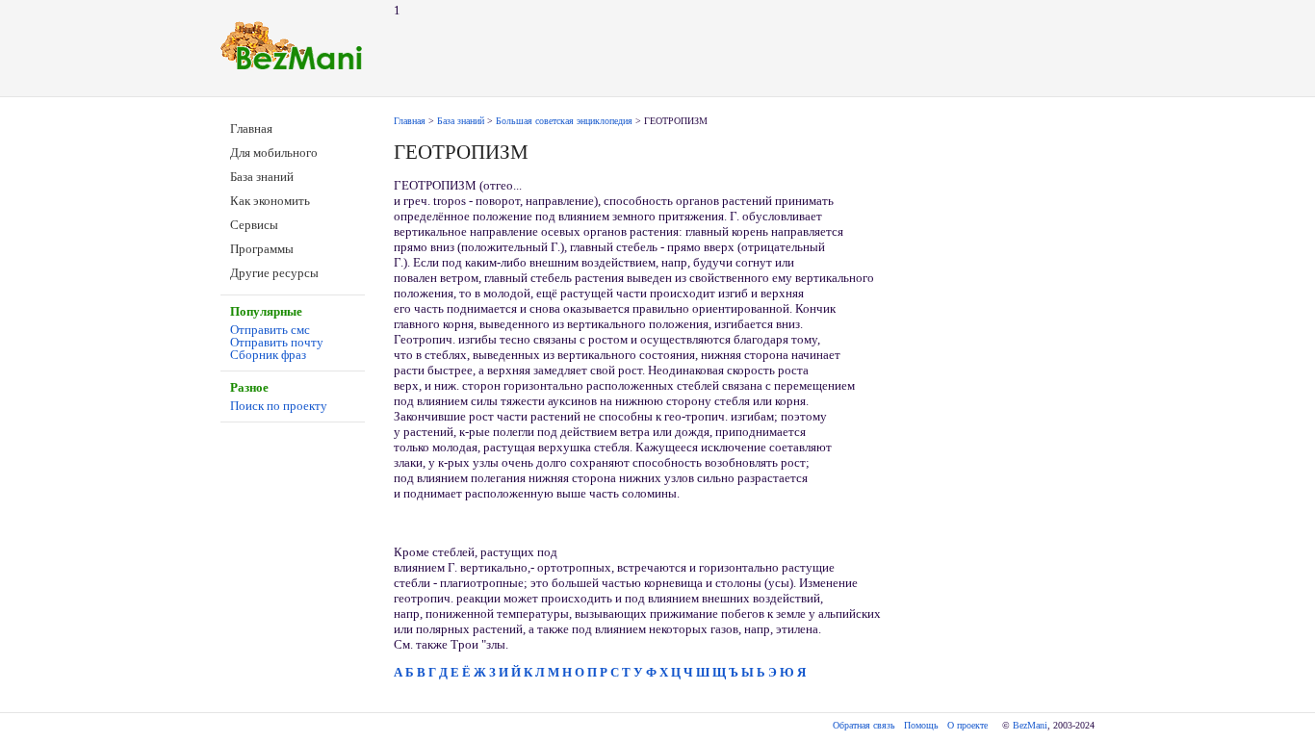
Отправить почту (276, 342)
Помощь (921, 725)
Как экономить (270, 200)
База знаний (262, 176)
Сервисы (254, 224)
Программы (262, 249)
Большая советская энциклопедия (564, 120)
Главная (251, 128)
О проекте (967, 725)
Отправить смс (270, 329)
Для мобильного (274, 152)
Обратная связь (864, 725)
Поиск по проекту (278, 405)
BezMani (1030, 725)
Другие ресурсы (274, 273)
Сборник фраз (268, 354)
